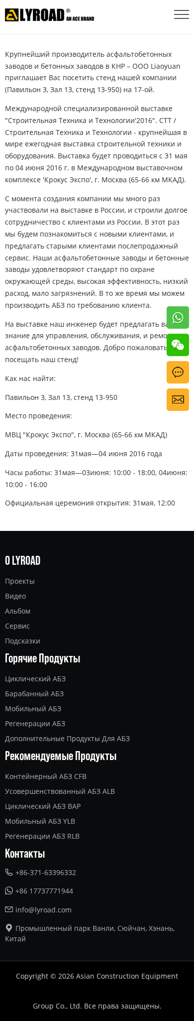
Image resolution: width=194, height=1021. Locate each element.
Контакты (25, 852)
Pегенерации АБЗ (35, 723)
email (176, 394)
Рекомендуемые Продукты (60, 755)
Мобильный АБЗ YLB (40, 821)
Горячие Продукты (42, 657)
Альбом (17, 611)
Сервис (17, 626)
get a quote (176, 372)
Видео (15, 596)
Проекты (20, 581)
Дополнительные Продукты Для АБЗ (67, 738)
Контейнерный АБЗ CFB (46, 776)
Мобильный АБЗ (33, 708)
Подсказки (22, 640)
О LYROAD (22, 559)
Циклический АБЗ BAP (43, 806)
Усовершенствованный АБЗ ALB (60, 791)
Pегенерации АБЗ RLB (42, 836)
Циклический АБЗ (35, 678)
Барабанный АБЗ (34, 693)
